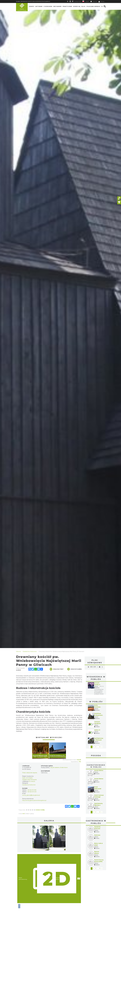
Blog (83, 6)
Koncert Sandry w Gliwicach (97, 684)
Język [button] (87, 1)
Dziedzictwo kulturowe (28, 785)
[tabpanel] (40, 750)
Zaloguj (102, 1)
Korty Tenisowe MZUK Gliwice (98, 707)
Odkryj (31, 6)
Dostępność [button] (77, 1)
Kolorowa (97, 835)
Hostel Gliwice (98, 770)
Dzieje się (76, 6)
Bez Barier (57, 6)
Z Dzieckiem (48, 6)
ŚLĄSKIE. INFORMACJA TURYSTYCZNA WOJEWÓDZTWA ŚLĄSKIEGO (33, 1)
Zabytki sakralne (54, 767)
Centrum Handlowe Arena (97, 723)
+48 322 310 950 (31, 790)
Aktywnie (38, 6)
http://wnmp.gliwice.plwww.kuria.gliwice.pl (34, 800)
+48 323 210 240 (31, 791)
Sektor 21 (97, 730)
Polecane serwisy (93, 6)
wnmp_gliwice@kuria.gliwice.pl (31, 795)
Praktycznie (67, 6)
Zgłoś (79, 759)
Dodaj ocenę (40, 810)
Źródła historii (64, 767)
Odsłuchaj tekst (58, 669)
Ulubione (94, 1)
